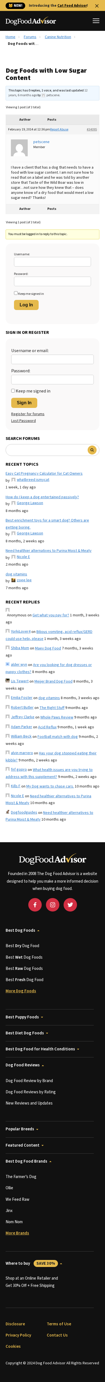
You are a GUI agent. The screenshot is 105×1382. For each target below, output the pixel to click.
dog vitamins (16, 574)
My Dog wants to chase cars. (50, 786)
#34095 (92, 129)
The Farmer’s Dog (21, 1177)
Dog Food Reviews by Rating (31, 1092)
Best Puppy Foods (22, 1017)
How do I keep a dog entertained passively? (42, 497)
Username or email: (30, 351)
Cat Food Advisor (72, 5)
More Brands (17, 1233)
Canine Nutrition (58, 37)
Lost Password (23, 421)
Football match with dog (58, 737)
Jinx (9, 1211)
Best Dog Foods (20, 930)
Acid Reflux (47, 727)
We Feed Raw (17, 1199)
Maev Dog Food (48, 648)
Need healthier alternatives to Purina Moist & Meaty (49, 551)
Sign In (24, 402)
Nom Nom (14, 1222)
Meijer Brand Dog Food (53, 681)
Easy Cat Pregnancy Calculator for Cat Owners (44, 473)
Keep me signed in (31, 293)
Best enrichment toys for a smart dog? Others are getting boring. (47, 524)
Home (10, 37)
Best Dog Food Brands (26, 1161)
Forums (30, 37)
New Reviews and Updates (29, 1103)
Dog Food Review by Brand (29, 1081)
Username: (22, 254)
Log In (26, 304)
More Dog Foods (21, 991)
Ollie (9, 1188)
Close (97, 6)
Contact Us (57, 1335)
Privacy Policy (18, 1335)
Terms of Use (59, 1324)
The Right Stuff (51, 708)
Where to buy (30, 1263)
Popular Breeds (20, 1129)
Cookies (13, 1346)
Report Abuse (59, 129)
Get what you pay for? (50, 615)
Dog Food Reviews (23, 1065)
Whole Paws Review (56, 717)
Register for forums (28, 414)
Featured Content (22, 1145)
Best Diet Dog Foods (25, 1033)
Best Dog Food (22, 946)
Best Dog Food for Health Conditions (40, 1049)
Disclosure (15, 1324)
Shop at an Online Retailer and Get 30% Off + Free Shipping (32, 1282)
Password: (21, 274)
